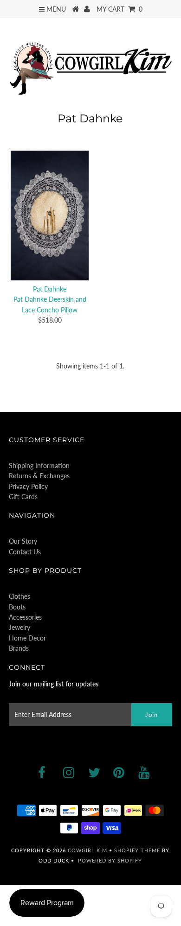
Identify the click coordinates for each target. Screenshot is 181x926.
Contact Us (25, 552)
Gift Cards (23, 497)
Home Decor (27, 638)
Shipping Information (39, 465)
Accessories (25, 617)
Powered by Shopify (110, 860)
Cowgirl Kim (87, 850)
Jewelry (19, 627)
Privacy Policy (28, 486)
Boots (17, 607)
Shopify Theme (137, 850)
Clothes (19, 596)
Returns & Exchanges (39, 476)
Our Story (23, 541)
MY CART (119, 9)
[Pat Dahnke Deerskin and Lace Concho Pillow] (50, 216)
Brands (19, 648)
